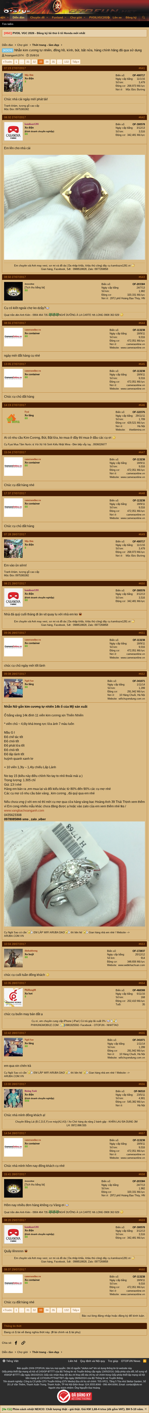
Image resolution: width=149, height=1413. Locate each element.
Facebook (59, 269)
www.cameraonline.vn (133, 347)
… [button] (21, 61)
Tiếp (75, 61)
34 (47, 61)
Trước (8, 61)
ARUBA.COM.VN (14, 935)
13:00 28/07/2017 (15, 1084)
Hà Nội (141, 426)
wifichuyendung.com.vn (132, 698)
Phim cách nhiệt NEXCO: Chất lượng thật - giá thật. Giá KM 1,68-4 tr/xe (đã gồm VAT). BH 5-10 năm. (78, 1409)
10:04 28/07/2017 (15, 943)
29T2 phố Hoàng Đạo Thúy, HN (127, 298)
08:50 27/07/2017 (15, 276)
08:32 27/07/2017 (15, 117)
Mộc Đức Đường (135, 89)
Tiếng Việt (11, 1360)
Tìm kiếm (7, 24)
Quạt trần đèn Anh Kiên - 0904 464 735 (26, 314)
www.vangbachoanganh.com (24, 810)
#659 (142, 1220)
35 (53, 61)
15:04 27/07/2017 (15, 452)
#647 (142, 452)
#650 (142, 583)
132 (66, 61)
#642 (142, 117)
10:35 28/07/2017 (15, 983)
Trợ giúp (113, 1360)
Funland (57, 17)
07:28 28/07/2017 (15, 534)
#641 (142, 68)
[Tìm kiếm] (143, 17)
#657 (142, 1133)
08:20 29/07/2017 (15, 1220)
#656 (142, 1084)
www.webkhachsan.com (131, 965)
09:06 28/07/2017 (15, 632)
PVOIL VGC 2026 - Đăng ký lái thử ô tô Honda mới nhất (49, 33)
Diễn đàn (18, 17)
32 (34, 61)
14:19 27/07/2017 (15, 405)
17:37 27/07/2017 (15, 493)
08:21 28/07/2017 (15, 583)
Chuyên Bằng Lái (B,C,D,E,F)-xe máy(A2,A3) (40, 1121)
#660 (142, 1269)
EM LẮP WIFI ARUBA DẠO (49, 932)
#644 (142, 323)
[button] (8, 17)
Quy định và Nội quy (92, 1360)
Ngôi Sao (13, 932)
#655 (142, 1032)
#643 (142, 276)
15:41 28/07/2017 (15, 1174)
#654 (142, 983)
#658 (142, 1174)
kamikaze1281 (119, 265)
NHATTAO (112, 1025)
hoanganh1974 (14, 55)
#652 (142, 673)
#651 (142, 632)
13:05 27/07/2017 (15, 364)
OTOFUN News (130, 1360)
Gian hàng (47, 269)
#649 (142, 534)
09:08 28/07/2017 (15, 673)
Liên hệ (72, 1360)
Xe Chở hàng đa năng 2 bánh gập (87, 1121)
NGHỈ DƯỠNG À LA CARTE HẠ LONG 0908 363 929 (89, 314)
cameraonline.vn (135, 344)
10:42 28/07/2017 (15, 1032)
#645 (142, 364)
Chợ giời (76, 17)
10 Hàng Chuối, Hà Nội (132, 695)
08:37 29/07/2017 (15, 1269)
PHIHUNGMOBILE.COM (45, 1025)
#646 (142, 405)
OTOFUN (99, 1025)
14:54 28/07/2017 (15, 1133)
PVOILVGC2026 (99, 17)
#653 (142, 943)
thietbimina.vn (137, 429)
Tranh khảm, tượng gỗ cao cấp (21, 105)
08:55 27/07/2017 (15, 323)
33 (40, 61)
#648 (142, 493)
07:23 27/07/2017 (15, 68)
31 (27, 61)
